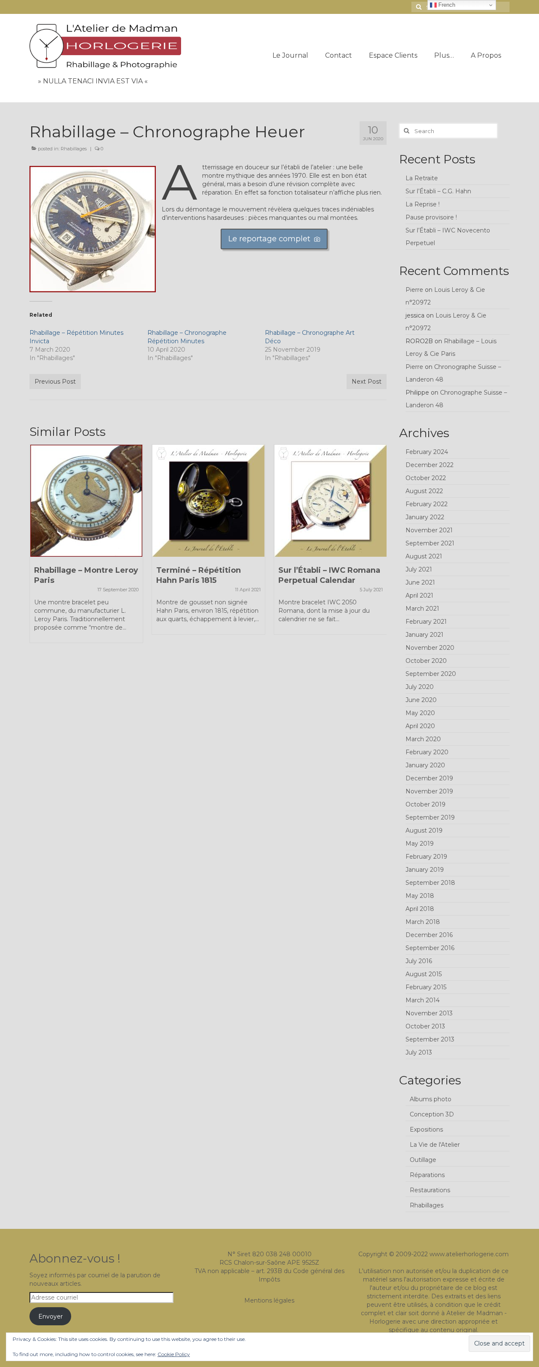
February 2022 (427, 504)
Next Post (367, 381)
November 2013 (429, 1013)
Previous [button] (36, 548)
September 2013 (430, 1039)
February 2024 (427, 452)
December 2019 (429, 778)
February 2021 (426, 621)
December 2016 (429, 935)
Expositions (426, 1129)
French (446, 5)
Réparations (427, 1175)
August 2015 (424, 974)
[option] (86, 547)
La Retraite (422, 178)
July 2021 (419, 569)
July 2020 (420, 687)
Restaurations (430, 1190)
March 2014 (423, 1000)
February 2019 (426, 856)
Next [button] (379, 548)
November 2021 (429, 530)
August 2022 (424, 491)
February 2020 (427, 752)
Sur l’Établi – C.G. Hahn (438, 191)
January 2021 (424, 634)
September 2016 (430, 948)
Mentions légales (269, 1300)
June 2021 (420, 582)
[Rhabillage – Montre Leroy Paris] (86, 501)
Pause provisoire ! (431, 217)
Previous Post (55, 381)
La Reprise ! (423, 204)
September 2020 (431, 674)
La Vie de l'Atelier (435, 1144)
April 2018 (420, 909)
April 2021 (419, 595)
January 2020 (425, 765)
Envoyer (50, 1316)
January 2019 (425, 869)
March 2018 (423, 922)
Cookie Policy (173, 1354)
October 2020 (426, 661)
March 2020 (423, 739)
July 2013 (419, 1052)
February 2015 (426, 987)
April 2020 (420, 726)
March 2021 (422, 608)
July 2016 (419, 961)
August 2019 (424, 830)
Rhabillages (74, 149)
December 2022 (430, 465)
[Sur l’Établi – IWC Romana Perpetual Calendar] (330, 501)
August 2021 (424, 556)
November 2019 (429, 791)
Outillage (423, 1160)
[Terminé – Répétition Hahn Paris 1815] (208, 501)
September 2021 (430, 543)
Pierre (414, 290)
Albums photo (430, 1099)
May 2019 (420, 843)
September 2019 (430, 817)
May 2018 (420, 896)
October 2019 (426, 804)
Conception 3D (432, 1114)
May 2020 (420, 713)
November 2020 (430, 647)
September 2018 (430, 882)
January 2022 (425, 517)
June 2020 (421, 700)
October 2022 (426, 478)
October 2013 (425, 1026)
